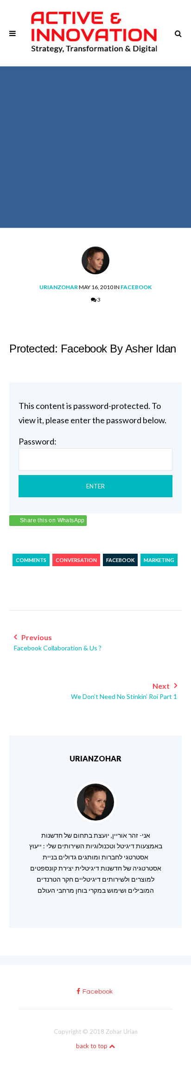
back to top (92, 1046)
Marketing (159, 560)
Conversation (76, 560)
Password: (38, 441)
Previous (58, 642)
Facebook (136, 287)
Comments (31, 560)
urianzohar (58, 287)
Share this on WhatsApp (52, 520)
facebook (98, 992)
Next (124, 690)
